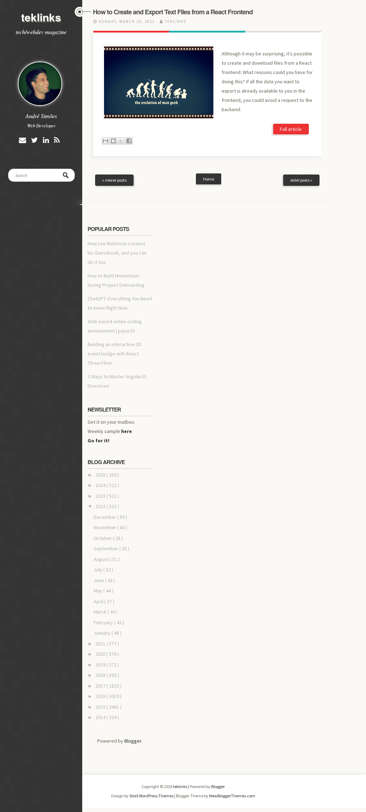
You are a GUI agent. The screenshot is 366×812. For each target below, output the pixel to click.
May (98, 590)
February (104, 622)
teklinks (41, 17)
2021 (101, 643)
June (99, 580)
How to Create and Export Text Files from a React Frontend (173, 11)
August (102, 559)
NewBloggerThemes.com (232, 795)
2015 (101, 707)
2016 (101, 696)
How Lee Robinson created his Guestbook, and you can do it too (117, 252)
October (103, 538)
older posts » (301, 180)
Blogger (132, 741)
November (105, 527)
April (99, 601)
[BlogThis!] (113, 140)
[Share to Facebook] (129, 140)
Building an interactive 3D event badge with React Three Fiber (114, 353)
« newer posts (114, 180)
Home (208, 179)
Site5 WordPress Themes (151, 795)
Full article (291, 129)
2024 (101, 485)
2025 (101, 475)
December (105, 517)
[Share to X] (121, 140)
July (98, 569)
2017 (101, 686)
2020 (101, 654)
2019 (101, 664)
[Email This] (105, 140)
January (103, 633)
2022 (101, 506)
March (101, 612)
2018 (101, 675)
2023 (101, 496)
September (106, 548)
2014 (101, 717)
